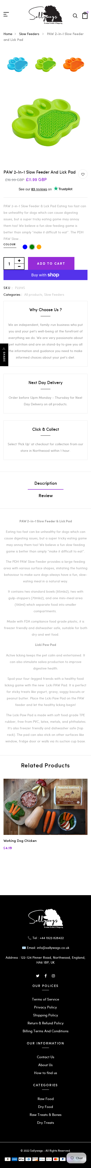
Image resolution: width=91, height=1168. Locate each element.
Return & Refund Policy (46, 1023)
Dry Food (45, 1106)
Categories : (13, 294)
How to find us (45, 1072)
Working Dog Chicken (20, 841)
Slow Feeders (29, 34)
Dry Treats (45, 1122)
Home (8, 34)
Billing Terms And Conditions (46, 1031)
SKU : (8, 287)
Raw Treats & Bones (46, 1114)
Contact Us (45, 1056)
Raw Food (46, 1098)
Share (4, 357)
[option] (18, 65)
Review (45, 496)
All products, (34, 294)
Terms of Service (45, 999)
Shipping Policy (45, 1015)
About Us (45, 1064)
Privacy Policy (45, 1007)
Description (45, 484)
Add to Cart (51, 263)
